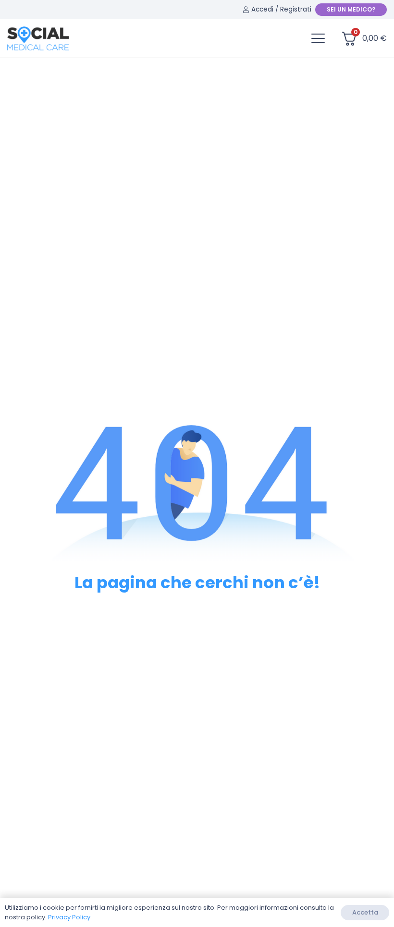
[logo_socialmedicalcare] (38, 38)
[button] (318, 38)
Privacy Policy (69, 917)
